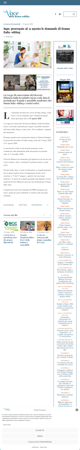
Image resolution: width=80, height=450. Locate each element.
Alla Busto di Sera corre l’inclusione (65, 235)
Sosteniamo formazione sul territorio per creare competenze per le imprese (65, 321)
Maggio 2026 (65, 79)
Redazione (9, 36)
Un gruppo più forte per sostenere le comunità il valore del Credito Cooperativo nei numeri (65, 385)
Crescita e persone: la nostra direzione (65, 256)
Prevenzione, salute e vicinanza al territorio (65, 270)
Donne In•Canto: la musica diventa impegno (65, 201)
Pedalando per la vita (65, 146)
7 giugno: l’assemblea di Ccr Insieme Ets (65, 263)
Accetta (40, 430)
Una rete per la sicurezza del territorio (65, 160)
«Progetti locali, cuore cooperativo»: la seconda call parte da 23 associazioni (65, 333)
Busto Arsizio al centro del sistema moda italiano (65, 169)
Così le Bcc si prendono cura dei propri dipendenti (10, 239)
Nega (40, 436)
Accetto (65, 61)
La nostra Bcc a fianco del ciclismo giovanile (65, 177)
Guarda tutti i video (65, 68)
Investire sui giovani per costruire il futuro (65, 356)
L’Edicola (65, 249)
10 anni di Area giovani (65, 140)
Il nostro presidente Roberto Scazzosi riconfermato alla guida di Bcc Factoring (65, 280)
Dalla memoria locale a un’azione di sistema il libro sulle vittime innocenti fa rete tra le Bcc (65, 345)
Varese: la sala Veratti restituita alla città (65, 192)
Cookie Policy (35, 447)
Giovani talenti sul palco (65, 153)
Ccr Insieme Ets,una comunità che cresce (65, 363)
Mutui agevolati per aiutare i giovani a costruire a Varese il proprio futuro (65, 293)
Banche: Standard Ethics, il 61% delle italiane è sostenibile (27, 240)
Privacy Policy (43, 447)
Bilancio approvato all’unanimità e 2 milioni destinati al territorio (65, 405)
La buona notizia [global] (12, 24)
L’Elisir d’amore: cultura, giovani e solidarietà (65, 217)
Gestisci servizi (7, 424)
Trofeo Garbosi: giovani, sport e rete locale (65, 227)
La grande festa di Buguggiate (65, 185)
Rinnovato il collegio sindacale (65, 395)
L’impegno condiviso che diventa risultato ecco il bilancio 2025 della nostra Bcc (65, 373)
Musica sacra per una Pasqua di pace (65, 209)
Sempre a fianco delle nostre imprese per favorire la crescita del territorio (65, 306)
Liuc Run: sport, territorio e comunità (65, 243)
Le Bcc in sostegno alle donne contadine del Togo (44, 239)
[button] (77, 410)
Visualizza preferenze (40, 442)
